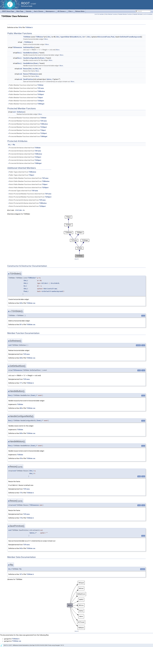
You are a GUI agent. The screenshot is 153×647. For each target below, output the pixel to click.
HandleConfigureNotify (31, 58)
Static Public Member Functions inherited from (28, 178)
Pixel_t (113, 37)
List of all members (99, 14)
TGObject (40, 94)
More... (46, 39)
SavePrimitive (28, 79)
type (62, 37)
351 (20, 324)
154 (19, 27)
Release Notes (79, 11)
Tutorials (28, 11)
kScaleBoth (75, 37)
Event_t (36, 53)
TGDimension (17, 47)
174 (20, 518)
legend (76, 259)
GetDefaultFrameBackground (130, 37)
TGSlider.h (29, 27)
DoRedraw (20, 112)
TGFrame (40, 88)
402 (20, 408)
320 (20, 303)
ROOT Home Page (8, 11)
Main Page (19, 11)
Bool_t (19, 53)
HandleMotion (28, 63)
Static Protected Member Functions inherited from (30, 194)
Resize (25, 68)
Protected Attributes (137, 14)
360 (20, 358)
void (20, 68)
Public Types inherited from (22, 172)
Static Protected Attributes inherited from (27, 200)
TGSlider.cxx (30, 303)
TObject (40, 97)
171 (20, 383)
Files (70, 12)
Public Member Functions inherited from (26, 85)
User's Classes (38, 11)
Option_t (50, 79)
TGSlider (40, 85)
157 (20, 574)
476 (20, 458)
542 (20, 548)
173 (20, 493)
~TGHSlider (27, 42)
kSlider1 (67, 37)
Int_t (81, 37)
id (83, 37)
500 (20, 433)
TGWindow (39, 37)
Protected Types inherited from (23, 190)
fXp (13, 144)
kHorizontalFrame (104, 37)
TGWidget (40, 104)
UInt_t (49, 37)
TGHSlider (26, 37)
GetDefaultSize (28, 47)
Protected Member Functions (125, 14)
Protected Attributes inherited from (25, 148)
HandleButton (28, 53)
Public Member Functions (111, 14)
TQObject (40, 101)
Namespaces (50, 12)
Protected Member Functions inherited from (27, 118)
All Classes (62, 12)
